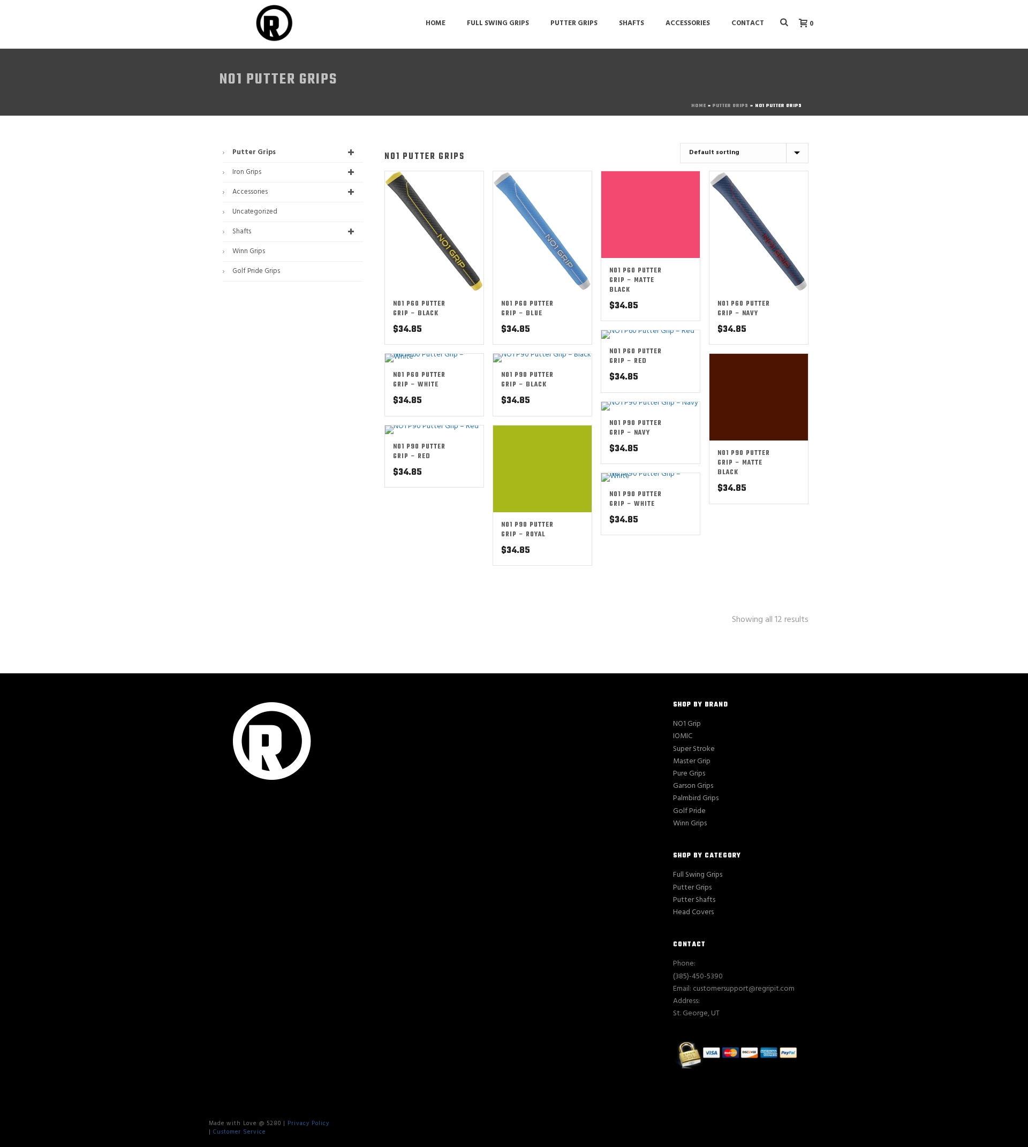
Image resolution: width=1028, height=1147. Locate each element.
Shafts (631, 23)
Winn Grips (248, 251)
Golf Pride (689, 811)
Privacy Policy (308, 1123)
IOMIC (682, 736)
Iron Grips (246, 172)
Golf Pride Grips (256, 271)
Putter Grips (574, 23)
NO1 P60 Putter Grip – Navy (743, 309)
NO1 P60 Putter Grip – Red (635, 356)
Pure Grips (689, 774)
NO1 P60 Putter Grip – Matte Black (635, 280)
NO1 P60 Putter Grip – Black (419, 309)
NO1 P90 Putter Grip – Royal (527, 530)
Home (435, 23)
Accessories (688, 23)
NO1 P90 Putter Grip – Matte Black (743, 463)
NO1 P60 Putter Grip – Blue (527, 309)
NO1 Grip (687, 724)
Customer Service (239, 1132)
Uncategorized (254, 211)
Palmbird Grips (696, 798)
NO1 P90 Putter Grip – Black (527, 380)
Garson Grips (693, 786)
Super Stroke (694, 749)
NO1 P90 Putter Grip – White (635, 499)
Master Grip (691, 761)
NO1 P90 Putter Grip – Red (419, 452)
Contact (747, 23)
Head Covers (693, 912)
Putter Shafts (694, 900)
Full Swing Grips (498, 23)
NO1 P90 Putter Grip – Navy (635, 428)
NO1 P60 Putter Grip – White (419, 380)
